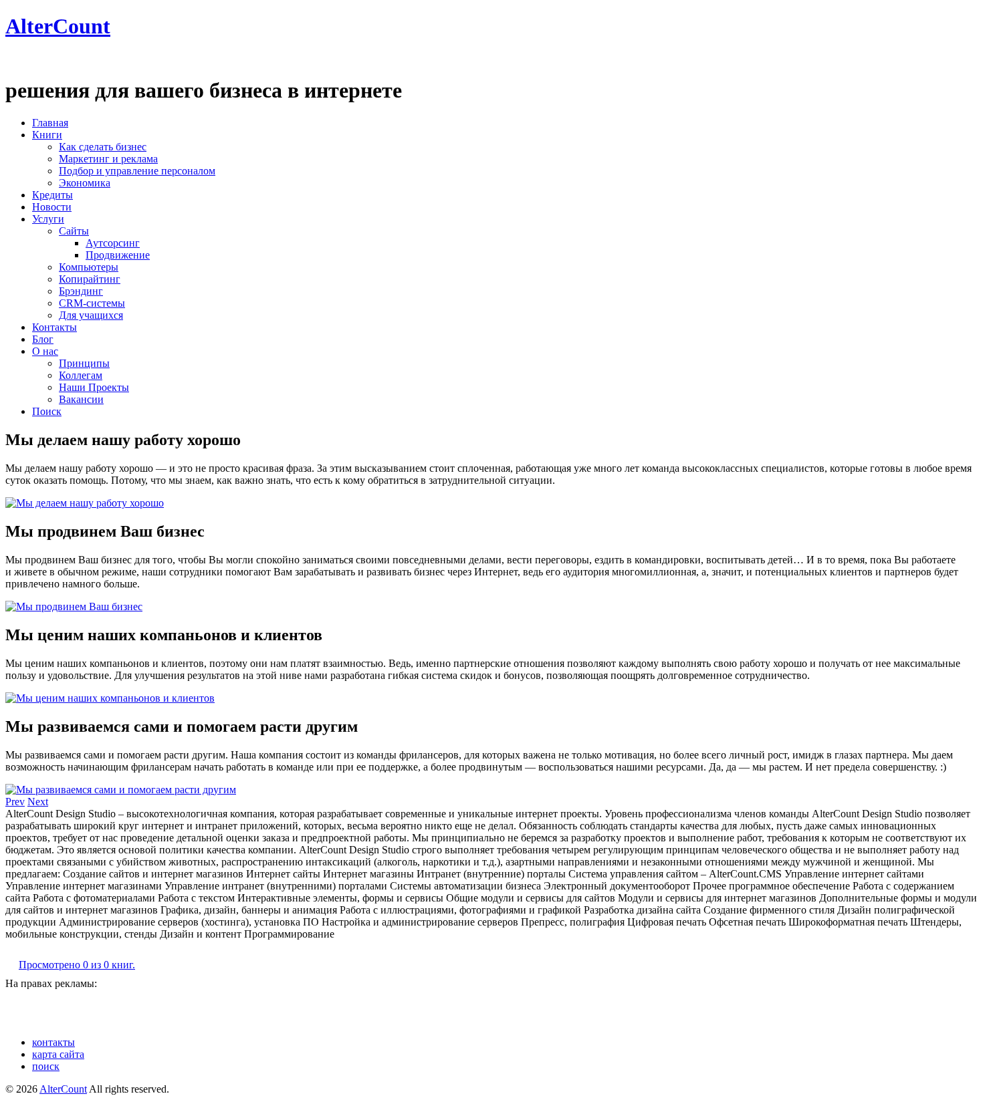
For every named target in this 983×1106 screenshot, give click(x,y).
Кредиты (52, 194)
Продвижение (118, 255)
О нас (45, 351)
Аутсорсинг (113, 243)
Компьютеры (88, 267)
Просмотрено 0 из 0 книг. (77, 964)
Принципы (84, 363)
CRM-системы (92, 303)
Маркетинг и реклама (108, 158)
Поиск (47, 411)
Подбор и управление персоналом (137, 170)
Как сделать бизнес (102, 146)
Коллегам (80, 375)
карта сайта (58, 1054)
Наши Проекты (94, 387)
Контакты (54, 327)
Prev (15, 801)
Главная (50, 122)
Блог (42, 339)
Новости (52, 207)
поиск (46, 1066)
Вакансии (81, 399)
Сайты (74, 231)
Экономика (84, 182)
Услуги (48, 219)
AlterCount (57, 26)
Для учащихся (91, 315)
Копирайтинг (89, 279)
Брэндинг (81, 291)
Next (37, 801)
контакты (53, 1042)
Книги (47, 134)
